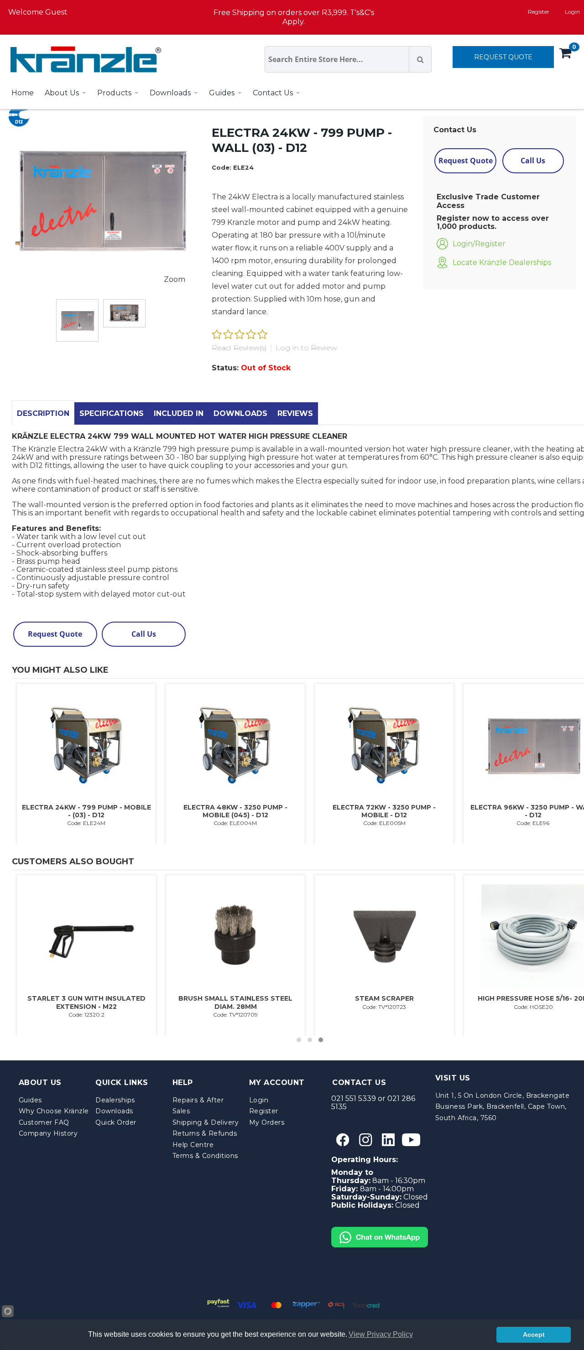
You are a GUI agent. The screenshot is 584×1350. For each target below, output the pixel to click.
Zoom (174, 279)
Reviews (295, 413)
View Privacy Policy (381, 1334)
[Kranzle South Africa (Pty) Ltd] (83, 59)
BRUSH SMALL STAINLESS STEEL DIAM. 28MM (235, 1002)
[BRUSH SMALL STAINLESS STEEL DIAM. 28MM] (235, 936)
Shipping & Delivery (205, 1122)
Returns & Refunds (204, 1133)
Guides (30, 1100)
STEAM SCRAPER (384, 998)
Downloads (240, 413)
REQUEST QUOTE (503, 57)
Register (538, 11)
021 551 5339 (353, 1098)
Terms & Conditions (205, 1156)
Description (43, 413)
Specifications (111, 413)
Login (259, 1100)
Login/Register (479, 244)
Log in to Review (306, 347)
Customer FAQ (44, 1122)
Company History (48, 1133)
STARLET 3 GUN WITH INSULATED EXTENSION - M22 (86, 1002)
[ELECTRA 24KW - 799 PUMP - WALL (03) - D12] (124, 313)
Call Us (533, 161)
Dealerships (115, 1100)
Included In (178, 413)
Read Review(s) (239, 347)
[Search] (420, 59)
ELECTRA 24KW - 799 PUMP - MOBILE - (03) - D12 (86, 811)
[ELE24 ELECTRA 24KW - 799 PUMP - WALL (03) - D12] (77, 320)
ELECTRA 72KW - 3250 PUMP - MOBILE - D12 (384, 811)
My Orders (267, 1122)
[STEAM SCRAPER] (384, 936)
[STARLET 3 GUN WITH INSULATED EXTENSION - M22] (86, 936)
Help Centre (193, 1145)
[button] (298, 1039)
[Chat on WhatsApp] (379, 1230)
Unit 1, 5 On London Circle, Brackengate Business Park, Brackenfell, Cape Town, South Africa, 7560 (502, 1106)
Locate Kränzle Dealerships (502, 263)
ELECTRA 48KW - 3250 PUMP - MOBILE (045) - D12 (235, 811)
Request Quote (465, 161)
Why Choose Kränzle (54, 1111)
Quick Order (115, 1122)
